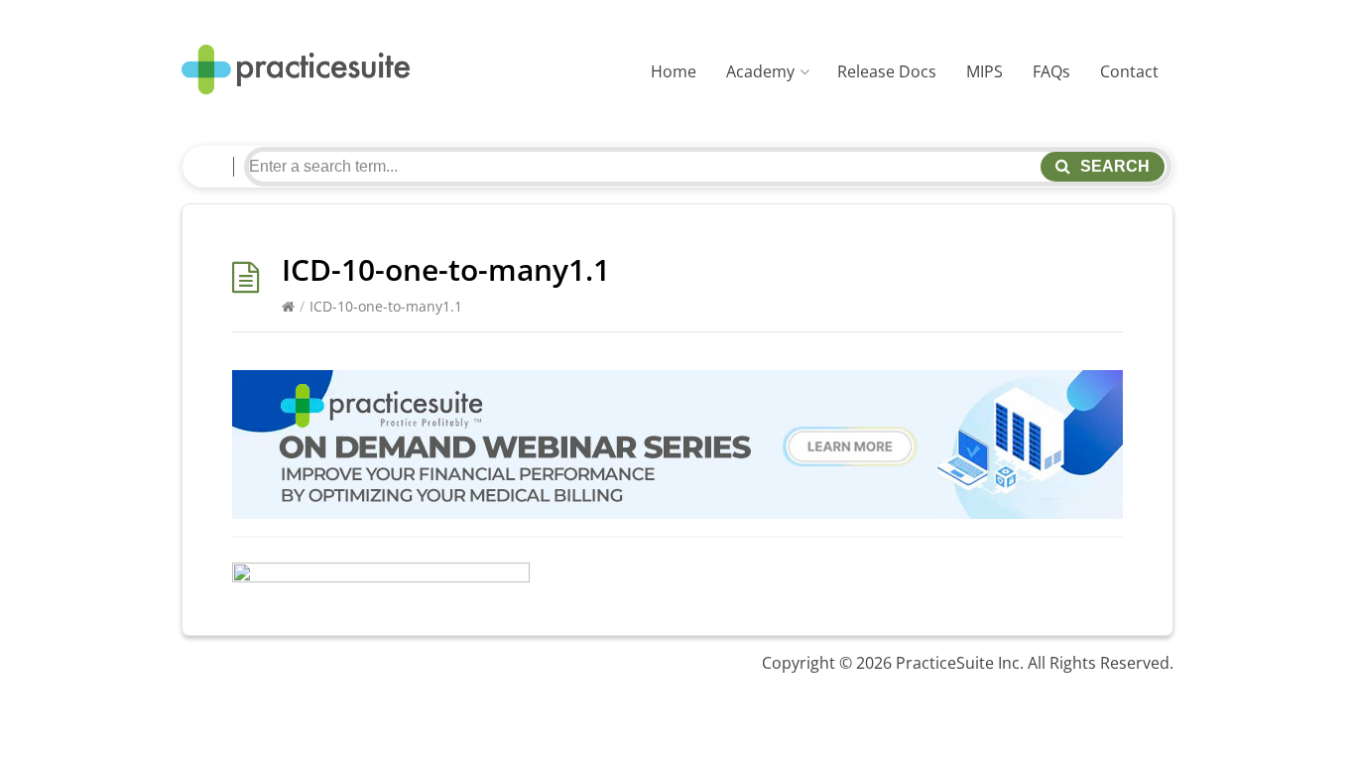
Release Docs (886, 71)
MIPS (984, 71)
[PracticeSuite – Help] (296, 70)
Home (673, 71)
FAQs (1051, 71)
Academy (760, 71)
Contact (1129, 71)
